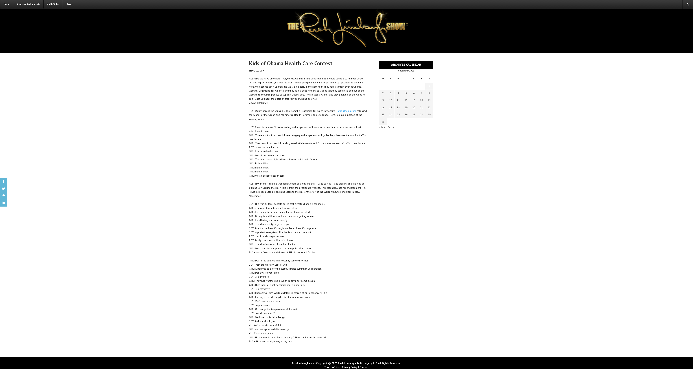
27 (413, 114)
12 (406, 100)
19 (406, 107)
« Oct (382, 127)
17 (390, 107)
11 (398, 100)
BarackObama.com (346, 110)
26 (406, 114)
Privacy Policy (349, 367)
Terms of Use (332, 367)
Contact (364, 367)
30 (383, 121)
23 (383, 114)
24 (390, 114)
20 (413, 107)
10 (390, 100)
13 (413, 100)
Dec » (390, 127)
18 (398, 107)
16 (383, 107)
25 (398, 114)
